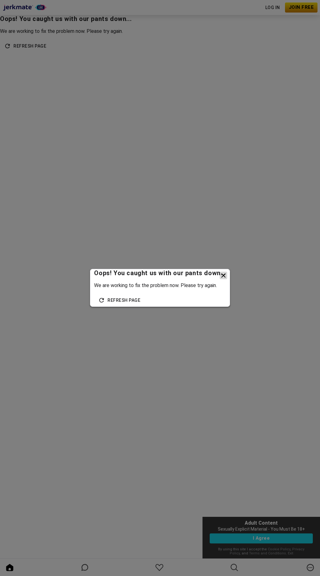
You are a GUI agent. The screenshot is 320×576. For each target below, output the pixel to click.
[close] (223, 275)
